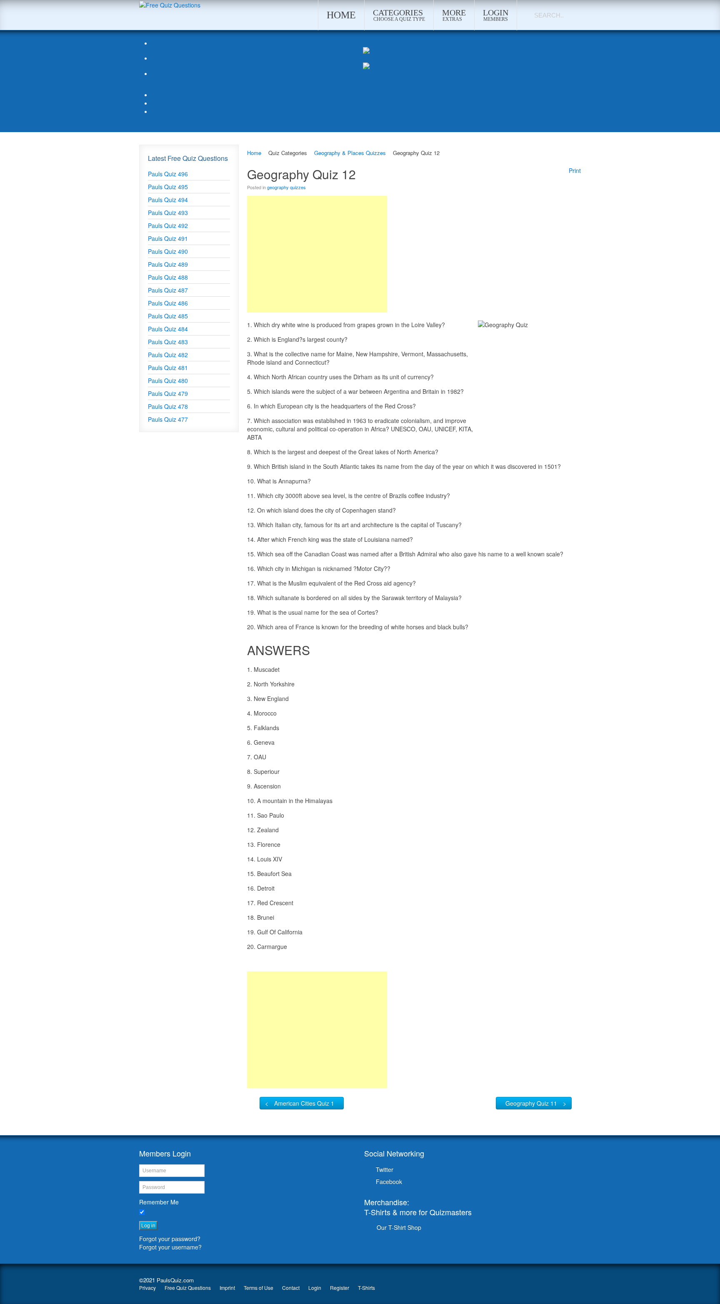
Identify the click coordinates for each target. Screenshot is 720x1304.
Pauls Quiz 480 (168, 380)
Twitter (384, 1169)
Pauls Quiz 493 (168, 212)
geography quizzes (286, 187)
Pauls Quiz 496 (168, 174)
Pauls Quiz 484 (168, 329)
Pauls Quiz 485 (168, 316)
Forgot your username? (170, 1247)
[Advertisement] (317, 254)
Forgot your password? (169, 1238)
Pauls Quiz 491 (168, 238)
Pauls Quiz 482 (168, 354)
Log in (148, 1226)
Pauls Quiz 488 (168, 277)
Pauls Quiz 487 (168, 290)
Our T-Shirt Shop (399, 1227)
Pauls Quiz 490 (168, 251)
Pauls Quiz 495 (168, 187)
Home (254, 153)
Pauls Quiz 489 (168, 264)
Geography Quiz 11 (531, 1103)
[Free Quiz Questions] (169, 4)
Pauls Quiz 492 (168, 225)
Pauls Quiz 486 (168, 303)
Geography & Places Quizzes (350, 153)
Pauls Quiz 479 (168, 393)
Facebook (389, 1181)
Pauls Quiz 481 (168, 367)
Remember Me (159, 1202)
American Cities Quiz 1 (304, 1103)
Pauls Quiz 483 (168, 342)
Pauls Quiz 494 (168, 199)
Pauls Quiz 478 (168, 406)
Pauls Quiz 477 (168, 419)
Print (575, 170)
